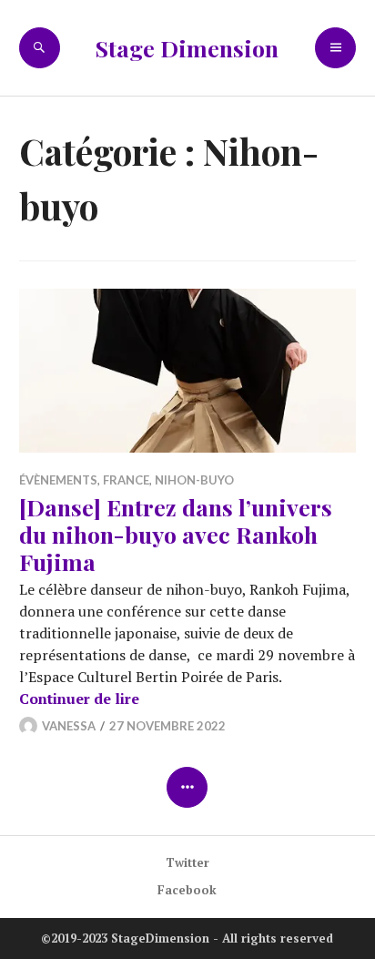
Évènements (58, 480)
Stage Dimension (187, 48)
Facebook (187, 890)
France (126, 480)
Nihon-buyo (194, 480)
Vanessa (69, 726)
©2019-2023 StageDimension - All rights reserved (187, 938)
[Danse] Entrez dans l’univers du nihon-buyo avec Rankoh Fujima (175, 534)
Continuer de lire (79, 699)
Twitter (187, 862)
